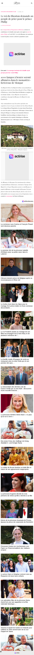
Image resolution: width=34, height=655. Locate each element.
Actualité (3, 11)
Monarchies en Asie (11, 11)
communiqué (9, 196)
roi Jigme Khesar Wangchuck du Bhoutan (12, 29)
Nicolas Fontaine (6, 25)
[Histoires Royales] (17, 3)
